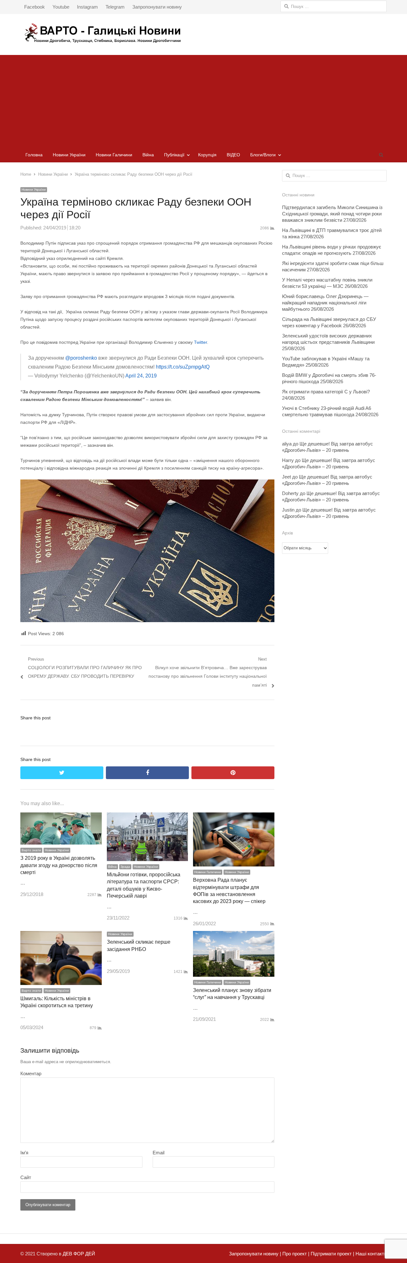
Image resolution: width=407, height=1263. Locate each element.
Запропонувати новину (157, 7)
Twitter (200, 342)
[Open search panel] (381, 154)
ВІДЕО (233, 154)
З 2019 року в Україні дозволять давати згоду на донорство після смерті (58, 865)
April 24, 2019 (141, 375)
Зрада (125, 866)
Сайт (25, 1177)
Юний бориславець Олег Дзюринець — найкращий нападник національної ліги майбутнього (325, 303)
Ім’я (24, 1152)
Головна (34, 154)
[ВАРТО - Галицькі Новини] (203, 33)
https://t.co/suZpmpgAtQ (183, 367)
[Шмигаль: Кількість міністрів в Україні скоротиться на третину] (61, 935)
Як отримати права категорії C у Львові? (326, 391)
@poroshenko (81, 358)
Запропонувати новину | (255, 1253)
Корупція (207, 154)
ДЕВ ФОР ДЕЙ (79, 1253)
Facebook (34, 7)
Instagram (87, 7)
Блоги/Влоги (263, 154)
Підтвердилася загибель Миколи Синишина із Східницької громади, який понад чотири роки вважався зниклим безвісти (332, 214)
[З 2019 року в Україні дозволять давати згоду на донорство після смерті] (61, 816)
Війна (148, 154)
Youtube (60, 7)
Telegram (115, 7)
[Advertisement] (203, 99)
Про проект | (295, 1253)
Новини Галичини (114, 154)
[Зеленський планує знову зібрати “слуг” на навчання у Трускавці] (233, 935)
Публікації (174, 154)
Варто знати (31, 850)
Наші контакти (370, 1253)
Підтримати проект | (331, 1253)
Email (158, 1152)
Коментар (30, 1073)
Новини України (69, 154)
